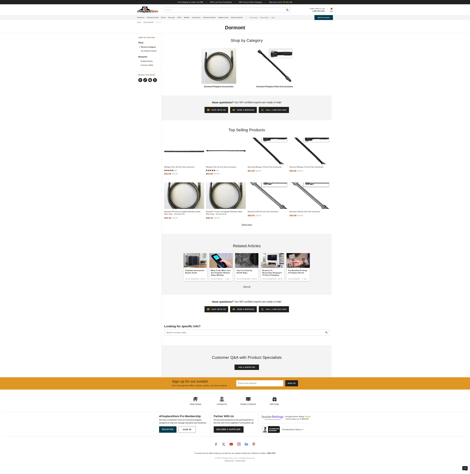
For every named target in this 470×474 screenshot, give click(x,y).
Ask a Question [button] (246, 367)
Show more (247, 225)
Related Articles (147, 61)
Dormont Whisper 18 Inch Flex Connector (265, 167)
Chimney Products (209, 17)
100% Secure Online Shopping (250, 2)
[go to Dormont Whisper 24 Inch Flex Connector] (309, 151)
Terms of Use (229, 460)
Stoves (163, 17)
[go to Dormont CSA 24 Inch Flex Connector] (309, 195)
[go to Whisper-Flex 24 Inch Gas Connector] (226, 151)
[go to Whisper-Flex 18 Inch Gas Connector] (184, 151)
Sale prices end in (281, 2)
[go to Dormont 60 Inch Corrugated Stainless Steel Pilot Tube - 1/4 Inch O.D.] (184, 195)
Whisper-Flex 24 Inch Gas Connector (221, 167)
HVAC (179, 17)
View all (247, 287)
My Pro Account (323, 17)
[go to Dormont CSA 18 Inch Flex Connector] (268, 195)
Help (273, 18)
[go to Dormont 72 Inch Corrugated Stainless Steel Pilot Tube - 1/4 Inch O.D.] (226, 195)
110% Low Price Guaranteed (221, 2)
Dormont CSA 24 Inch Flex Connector (304, 212)
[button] (243, 110)
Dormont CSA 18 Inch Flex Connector (263, 212)
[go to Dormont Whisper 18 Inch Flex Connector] (268, 151)
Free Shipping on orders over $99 (190, 2)
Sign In (187, 430)
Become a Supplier (229, 429)
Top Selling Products (149, 51)
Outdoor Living (223, 17)
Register (168, 429)
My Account (254, 18)
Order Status (264, 18)
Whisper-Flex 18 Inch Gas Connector (179, 167)
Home (139, 22)
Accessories (196, 17)
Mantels (186, 17)
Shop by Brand (148, 22)
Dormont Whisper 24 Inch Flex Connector (306, 167)
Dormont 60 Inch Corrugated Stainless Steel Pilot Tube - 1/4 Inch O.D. (182, 213)
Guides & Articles (237, 17)
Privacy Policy (240, 460)
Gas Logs (171, 17)
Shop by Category (148, 47)
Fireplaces (140, 17)
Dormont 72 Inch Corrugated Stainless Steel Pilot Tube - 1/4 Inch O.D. (224, 213)
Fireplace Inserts (153, 17)
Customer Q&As (147, 65)
